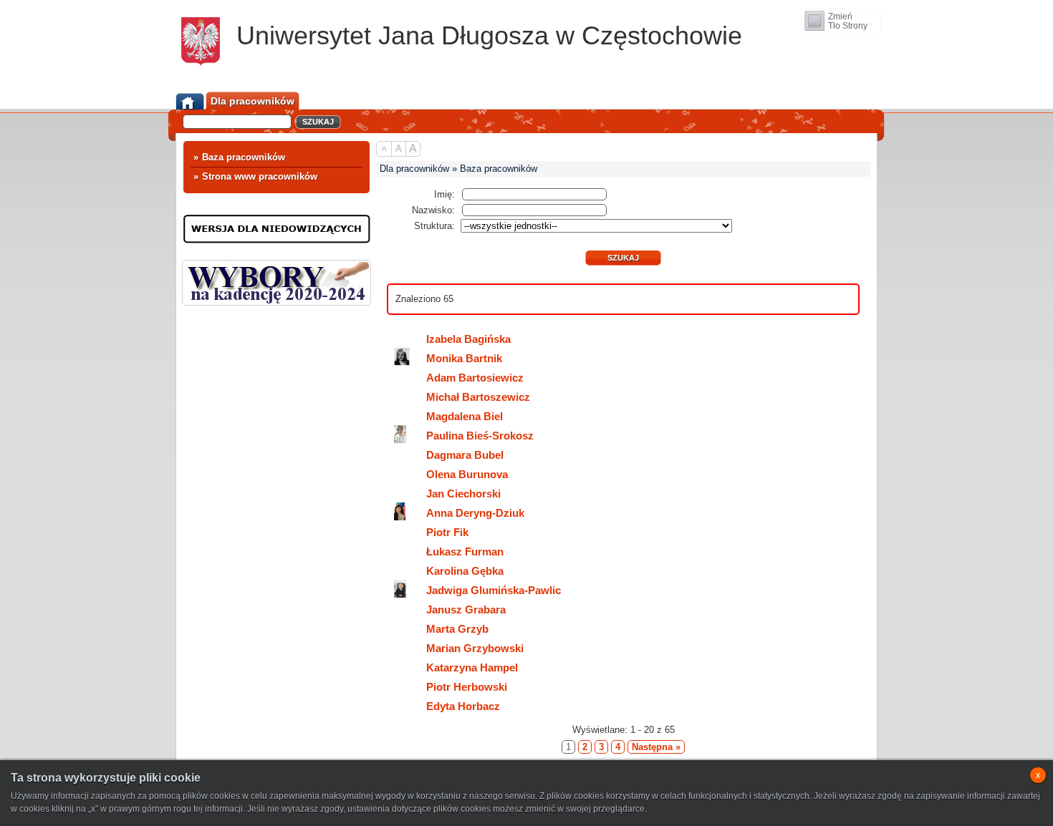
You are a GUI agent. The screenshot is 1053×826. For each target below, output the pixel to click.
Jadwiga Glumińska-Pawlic (493, 590)
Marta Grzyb (457, 629)
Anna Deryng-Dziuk (475, 513)
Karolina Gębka (465, 571)
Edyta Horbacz (463, 706)
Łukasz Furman (465, 551)
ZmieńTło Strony (847, 21)
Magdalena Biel (464, 416)
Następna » (656, 747)
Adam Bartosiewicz (475, 377)
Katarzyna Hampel (472, 667)
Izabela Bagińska (468, 339)
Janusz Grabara (466, 609)
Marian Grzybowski (475, 648)
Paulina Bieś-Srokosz (480, 435)
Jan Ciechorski (463, 493)
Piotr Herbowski (466, 687)
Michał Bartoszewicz (478, 397)
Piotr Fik (447, 532)
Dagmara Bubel (465, 455)
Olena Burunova (467, 474)
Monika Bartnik (464, 358)
